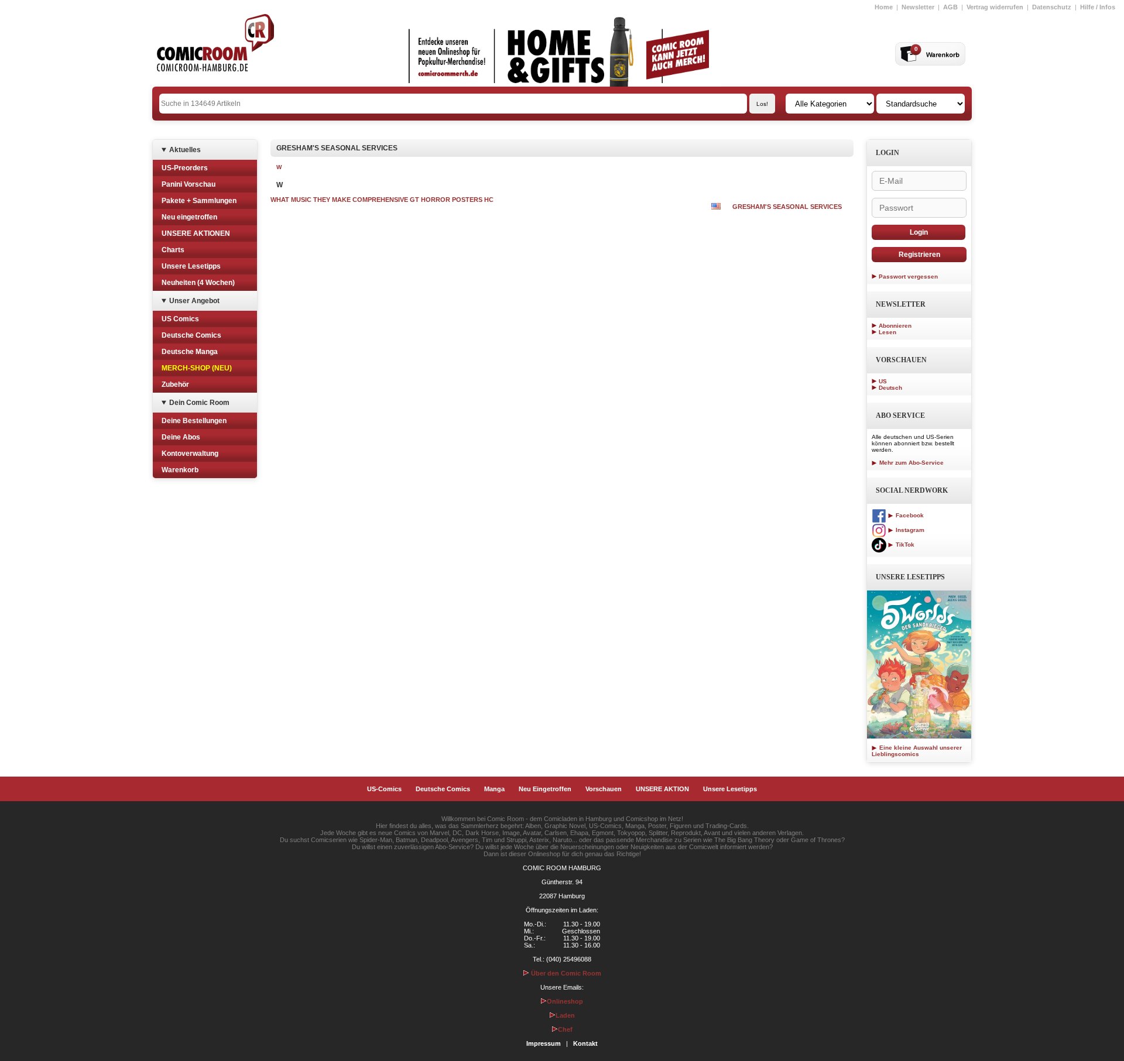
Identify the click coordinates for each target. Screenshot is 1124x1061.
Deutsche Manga (190, 352)
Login (919, 232)
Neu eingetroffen (189, 217)
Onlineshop (565, 1001)
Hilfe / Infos (1097, 7)
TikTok (904, 544)
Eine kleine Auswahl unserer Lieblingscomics (917, 750)
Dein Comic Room (199, 403)
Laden (565, 1015)
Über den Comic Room (565, 973)
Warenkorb (180, 470)
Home (884, 7)
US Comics (180, 319)
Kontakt (585, 1043)
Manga (494, 788)
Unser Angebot (194, 301)
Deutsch (890, 387)
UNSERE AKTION (662, 788)
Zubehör (175, 384)
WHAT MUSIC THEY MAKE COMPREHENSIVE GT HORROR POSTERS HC (382, 199)
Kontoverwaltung (190, 453)
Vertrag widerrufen (995, 7)
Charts (173, 250)
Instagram (909, 530)
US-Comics (384, 788)
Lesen (887, 332)
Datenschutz (1051, 7)
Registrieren (919, 254)
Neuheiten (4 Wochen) (198, 283)
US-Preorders (185, 168)
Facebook (909, 515)
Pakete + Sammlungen (199, 201)
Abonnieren (895, 325)
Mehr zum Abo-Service (911, 462)
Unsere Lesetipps (191, 266)
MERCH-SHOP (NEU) (197, 368)
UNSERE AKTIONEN (196, 233)
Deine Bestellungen (194, 421)
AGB (950, 7)
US (883, 381)
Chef (565, 1029)
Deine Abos (181, 437)
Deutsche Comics (191, 335)
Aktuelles (185, 150)
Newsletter (918, 7)
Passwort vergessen (908, 276)
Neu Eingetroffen (545, 788)
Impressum (543, 1043)
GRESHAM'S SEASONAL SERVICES (787, 206)
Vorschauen (603, 788)
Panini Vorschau (188, 184)
